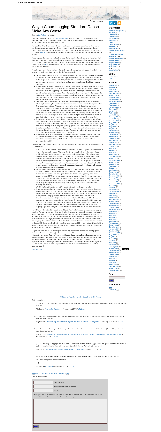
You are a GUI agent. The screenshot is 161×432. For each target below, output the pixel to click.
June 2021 (112, 109)
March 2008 (113, 221)
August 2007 (113, 235)
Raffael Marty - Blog (30, 3)
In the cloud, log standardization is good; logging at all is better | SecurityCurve (72, 321)
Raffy (110, 79)
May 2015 (112, 150)
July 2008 (112, 213)
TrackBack (63, 373)
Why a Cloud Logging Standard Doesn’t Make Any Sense (66, 29)
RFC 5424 (43, 52)
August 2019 (113, 123)
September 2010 (114, 184)
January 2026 (113, 95)
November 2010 (114, 182)
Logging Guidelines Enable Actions (89, 297)
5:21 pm (71, 366)
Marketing (112, 46)
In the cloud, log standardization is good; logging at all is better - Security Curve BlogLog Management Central (83, 334)
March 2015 (113, 154)
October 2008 (113, 207)
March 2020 (113, 119)
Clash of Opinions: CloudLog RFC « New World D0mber (64, 349)
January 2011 (113, 180)
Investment (112, 40)
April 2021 (112, 113)
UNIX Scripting (114, 64)
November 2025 (114, 99)
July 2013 (112, 168)
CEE (46, 64)
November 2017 (114, 137)
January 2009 (113, 201)
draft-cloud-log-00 (62, 38)
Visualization (113, 70)
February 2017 (114, 140)
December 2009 (114, 192)
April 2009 (112, 196)
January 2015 (113, 158)
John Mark (49, 366)
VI (109, 68)
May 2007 (112, 241)
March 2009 (113, 198)
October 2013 (113, 164)
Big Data (112, 33)
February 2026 (114, 93)
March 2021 (113, 115)
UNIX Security (113, 66)
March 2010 (113, 190)
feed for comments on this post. (44, 373)
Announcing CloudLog (52, 309)
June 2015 (112, 148)
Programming (113, 48)
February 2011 (114, 178)
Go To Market (113, 38)
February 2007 (114, 247)
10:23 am (81, 309)
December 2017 (114, 135)
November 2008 (114, 205)
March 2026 (113, 91)
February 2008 (114, 223)
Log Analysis (113, 44)
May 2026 (112, 87)
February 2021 (114, 117)
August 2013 (113, 166)
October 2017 (113, 139)
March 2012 (113, 170)
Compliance (113, 37)
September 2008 (114, 209)
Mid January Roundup (67, 297)
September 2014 (114, 160)
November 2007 (114, 229)
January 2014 (113, 162)
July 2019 (112, 125)
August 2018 (113, 127)
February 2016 (114, 144)
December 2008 (114, 203)
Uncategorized (114, 62)
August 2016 (113, 142)
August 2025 (113, 103)
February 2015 (114, 156)
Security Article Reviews (117, 50)
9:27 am (120, 321)
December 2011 (114, 174)
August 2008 (113, 211)
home (141, 3)
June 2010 (112, 186)
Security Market (114, 60)
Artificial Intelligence (116, 31)
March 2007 (113, 245)
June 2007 (112, 239)
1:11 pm (101, 349)
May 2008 (112, 217)
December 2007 (114, 227)
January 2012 (113, 172)
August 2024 (113, 105)
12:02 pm (54, 336)
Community (113, 35)
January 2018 (113, 133)
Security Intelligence (116, 58)
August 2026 (113, 85)
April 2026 (112, 89)
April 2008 (112, 219)
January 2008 (113, 225)
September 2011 (114, 176)
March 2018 (113, 131)
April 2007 (112, 243)
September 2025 (114, 101)
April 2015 (112, 152)
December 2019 (114, 121)
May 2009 (112, 194)
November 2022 (114, 107)
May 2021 (112, 111)
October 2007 (113, 231)
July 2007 (112, 237)
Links (111, 42)
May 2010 (112, 188)
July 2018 (112, 129)
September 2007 (114, 233)
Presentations (113, 77)
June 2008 (112, 215)
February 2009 (114, 200)
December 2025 (114, 97)
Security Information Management (116, 55)
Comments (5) (37, 249)
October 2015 (113, 146)
